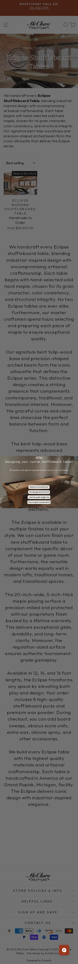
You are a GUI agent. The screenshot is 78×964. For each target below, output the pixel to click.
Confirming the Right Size (39, 497)
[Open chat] (64, 950)
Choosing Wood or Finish (39, 492)
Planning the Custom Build (39, 502)
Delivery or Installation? (39, 487)
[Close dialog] (76, 458)
